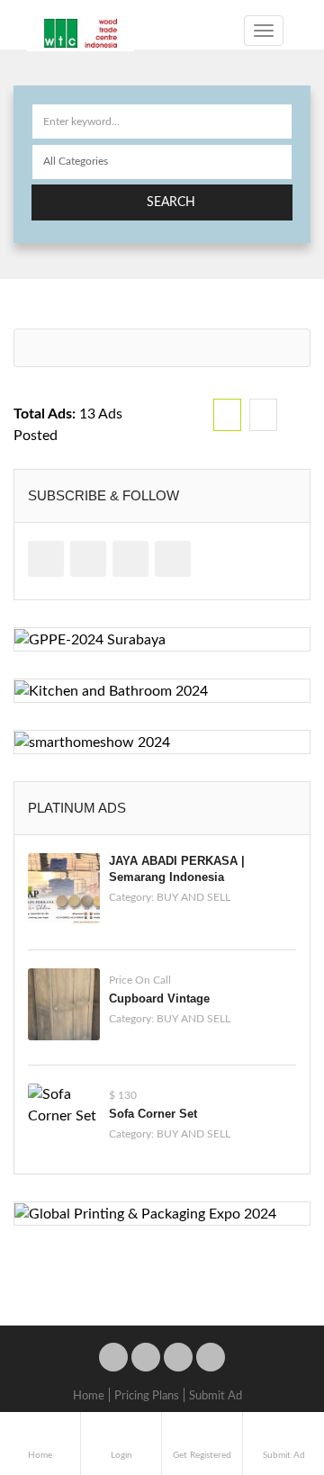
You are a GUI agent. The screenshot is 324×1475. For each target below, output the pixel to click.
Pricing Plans (146, 1396)
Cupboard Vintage (159, 998)
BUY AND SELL (193, 897)
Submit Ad (215, 1396)
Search (171, 202)
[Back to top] (265, 1362)
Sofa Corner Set (153, 1113)
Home (88, 1396)
